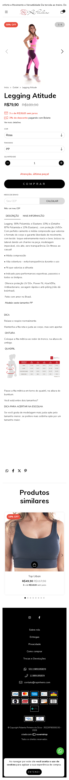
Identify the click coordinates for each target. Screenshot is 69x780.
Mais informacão (33, 215)
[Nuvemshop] (34, 735)
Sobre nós (34, 629)
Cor (6, 129)
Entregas (34, 637)
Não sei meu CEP (12, 208)
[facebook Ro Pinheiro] (39, 617)
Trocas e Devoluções (34, 658)
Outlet (15, 87)
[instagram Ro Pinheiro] (29, 617)
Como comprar (34, 651)
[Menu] (7, 12)
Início (6, 87)
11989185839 (37, 675)
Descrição (12, 215)
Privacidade (34, 644)
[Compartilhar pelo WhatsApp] (7, 471)
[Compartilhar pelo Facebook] (13, 471)
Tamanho (8, 143)
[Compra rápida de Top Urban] (34, 564)
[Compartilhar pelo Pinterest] (25, 471)
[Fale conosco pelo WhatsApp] (60, 751)
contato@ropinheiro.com (37, 682)
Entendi (34, 772)
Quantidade (10, 157)
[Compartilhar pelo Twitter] (19, 471)
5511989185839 (37, 669)
